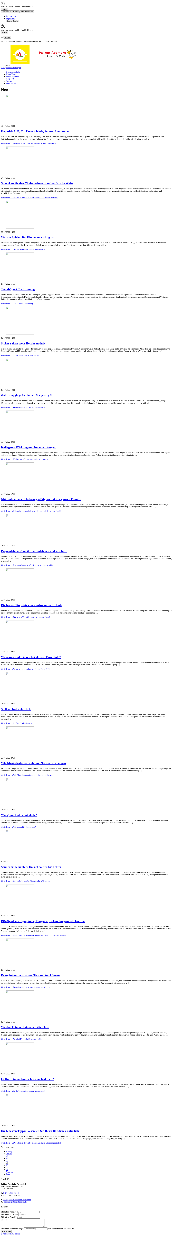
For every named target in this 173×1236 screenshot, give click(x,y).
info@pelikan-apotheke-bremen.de (17, 1199)
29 (7, 1165)
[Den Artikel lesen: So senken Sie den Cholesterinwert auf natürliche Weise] (20, 174)
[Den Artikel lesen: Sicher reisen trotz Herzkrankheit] (20, 334)
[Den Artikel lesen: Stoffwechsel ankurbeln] (20, 699)
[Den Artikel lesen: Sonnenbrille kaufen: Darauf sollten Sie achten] (20, 857)
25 (7, 1156)
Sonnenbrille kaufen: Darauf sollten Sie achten (31, 867)
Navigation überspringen (11, 68)
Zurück (9, 1154)
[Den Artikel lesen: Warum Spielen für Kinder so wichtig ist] (20, 228)
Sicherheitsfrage (12, 1229)
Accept (7, 37)
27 (7, 1160)
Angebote (10, 79)
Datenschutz (11, 16)
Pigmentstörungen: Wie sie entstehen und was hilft (34, 551)
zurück (4, 9)
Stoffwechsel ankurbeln (16, 709)
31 (7, 1170)
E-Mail (8, 1217)
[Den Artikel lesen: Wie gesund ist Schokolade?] (20, 805)
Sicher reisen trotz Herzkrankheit (23, 343)
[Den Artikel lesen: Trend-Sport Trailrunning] (20, 280)
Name (8, 1212)
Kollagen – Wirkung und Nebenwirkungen (28, 447)
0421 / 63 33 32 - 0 (11, 1193)
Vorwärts (9, 1172)
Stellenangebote (12, 76)
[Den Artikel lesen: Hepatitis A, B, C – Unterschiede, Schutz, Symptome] (20, 122)
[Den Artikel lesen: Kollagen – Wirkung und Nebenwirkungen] (20, 438)
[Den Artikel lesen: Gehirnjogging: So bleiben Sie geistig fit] (20, 386)
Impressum (10, 18)
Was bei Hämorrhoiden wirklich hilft (25, 1027)
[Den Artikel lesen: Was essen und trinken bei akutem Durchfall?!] (20, 647)
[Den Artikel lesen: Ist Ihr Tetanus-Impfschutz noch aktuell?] (20, 1069)
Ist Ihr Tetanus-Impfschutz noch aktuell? (27, 1079)
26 (7, 1158)
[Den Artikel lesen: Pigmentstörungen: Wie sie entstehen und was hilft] (20, 541)
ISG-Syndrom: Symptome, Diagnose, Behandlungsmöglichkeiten (43, 921)
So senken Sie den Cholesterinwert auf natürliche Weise (37, 183)
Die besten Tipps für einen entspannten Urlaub (31, 605)
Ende (8, 1174)
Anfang (9, 1151)
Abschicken (6, 1231)
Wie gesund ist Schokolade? (19, 815)
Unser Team (11, 74)
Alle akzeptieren (27, 12)
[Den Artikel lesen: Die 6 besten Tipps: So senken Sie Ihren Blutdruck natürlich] (20, 1121)
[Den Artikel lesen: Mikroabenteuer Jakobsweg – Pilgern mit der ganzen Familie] (20, 489)
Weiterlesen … (28, 143)
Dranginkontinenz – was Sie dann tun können (30, 975)
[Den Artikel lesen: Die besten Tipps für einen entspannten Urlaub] (20, 595)
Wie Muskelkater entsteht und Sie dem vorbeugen (33, 763)
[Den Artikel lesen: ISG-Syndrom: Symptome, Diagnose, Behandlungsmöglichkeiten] (20, 911)
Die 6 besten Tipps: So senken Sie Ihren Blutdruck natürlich (40, 1131)
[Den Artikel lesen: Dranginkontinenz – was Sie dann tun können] (20, 966)
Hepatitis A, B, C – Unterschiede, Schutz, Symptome (35, 131)
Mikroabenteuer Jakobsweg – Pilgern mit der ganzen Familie (41, 499)
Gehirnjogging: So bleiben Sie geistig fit (27, 395)
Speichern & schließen (10, 12)
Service (9, 81)
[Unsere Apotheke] (58, 63)
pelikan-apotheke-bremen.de (15, 1202)
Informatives (11, 83)
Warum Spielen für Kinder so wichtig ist (27, 237)
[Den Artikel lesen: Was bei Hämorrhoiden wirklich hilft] (20, 1017)
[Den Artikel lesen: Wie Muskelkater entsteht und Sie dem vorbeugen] (20, 753)
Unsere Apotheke (13, 72)
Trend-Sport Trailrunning (18, 289)
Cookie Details (12, 21)
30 (7, 1167)
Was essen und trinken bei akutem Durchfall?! (31, 657)
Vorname (9, 1214)
